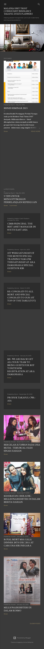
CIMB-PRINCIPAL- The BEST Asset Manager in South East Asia (21, 226)
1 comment (13, 205)
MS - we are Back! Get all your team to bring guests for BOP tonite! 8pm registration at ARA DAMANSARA (21, 366)
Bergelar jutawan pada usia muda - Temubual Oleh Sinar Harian (22, 447)
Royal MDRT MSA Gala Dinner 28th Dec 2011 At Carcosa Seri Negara (19, 542)
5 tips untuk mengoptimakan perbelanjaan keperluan (20, 199)
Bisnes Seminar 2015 (16, 108)
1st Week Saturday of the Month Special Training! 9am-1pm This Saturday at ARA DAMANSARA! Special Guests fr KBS (21, 260)
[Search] (38, 3)
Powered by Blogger (24, 638)
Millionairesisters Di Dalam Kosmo (17, 609)
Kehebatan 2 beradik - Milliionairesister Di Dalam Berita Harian (22, 498)
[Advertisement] (22, 160)
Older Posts (35, 623)
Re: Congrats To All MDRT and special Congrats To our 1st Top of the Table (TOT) (21, 296)
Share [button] (6, 131)
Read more (35, 131)
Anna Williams (28, 642)
